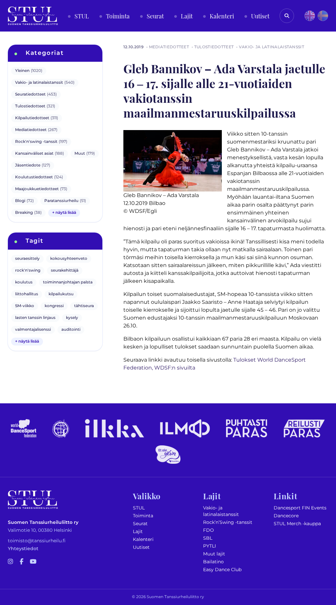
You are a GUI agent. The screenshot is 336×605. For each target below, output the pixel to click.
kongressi (54, 306)
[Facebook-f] (21, 562)
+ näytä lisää (64, 213)
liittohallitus (26, 294)
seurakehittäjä (64, 270)
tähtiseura (84, 306)
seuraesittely (27, 259)
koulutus (23, 282)
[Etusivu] (33, 16)
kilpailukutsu (61, 294)
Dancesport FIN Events (300, 508)
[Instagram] (10, 562)
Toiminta (143, 516)
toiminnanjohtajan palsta (68, 282)
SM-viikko (24, 306)
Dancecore (286, 516)
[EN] (309, 16)
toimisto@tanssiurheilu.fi (37, 541)
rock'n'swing (27, 270)
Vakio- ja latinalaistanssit (221, 511)
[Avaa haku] (287, 16)
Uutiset (141, 547)
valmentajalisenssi (33, 329)
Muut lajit (214, 554)
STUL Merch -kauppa (297, 523)
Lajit (138, 531)
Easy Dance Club (222, 569)
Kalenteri (143, 539)
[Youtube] (33, 562)
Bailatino (213, 562)
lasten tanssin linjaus (35, 318)
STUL (139, 508)
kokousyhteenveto (68, 259)
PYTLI (209, 546)
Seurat (140, 523)
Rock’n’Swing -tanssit (227, 522)
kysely (72, 318)
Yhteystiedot (23, 548)
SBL (207, 538)
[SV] (323, 16)
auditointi (70, 329)
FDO (208, 530)
